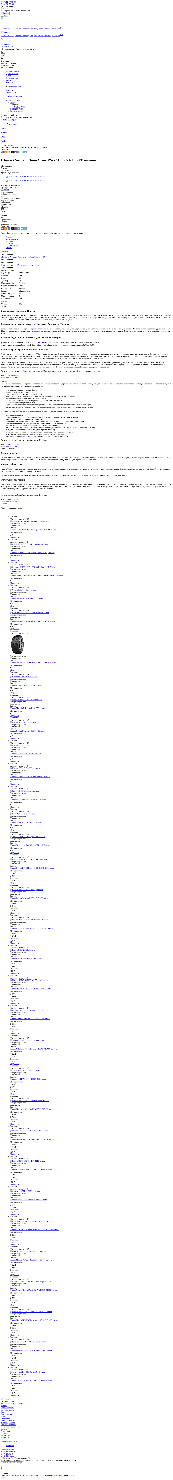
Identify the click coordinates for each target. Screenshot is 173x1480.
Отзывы (4, 1433)
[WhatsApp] (18, 152)
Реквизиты (5, 1435)
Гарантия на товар (8, 1425)
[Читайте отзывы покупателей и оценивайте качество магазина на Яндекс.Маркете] (13, 25)
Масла (3, 1416)
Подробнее (14, 537)
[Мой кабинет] (2, 40)
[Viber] (15, 152)
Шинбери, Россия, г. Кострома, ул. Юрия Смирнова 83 (23, 257)
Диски (3, 1412)
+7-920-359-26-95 (40, 342)
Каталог (4, 1406)
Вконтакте (12, 124)
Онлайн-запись (7, 46)
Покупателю (6, 1418)
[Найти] (2, 1465)
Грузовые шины (7, 1410)
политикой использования (51, 1475)
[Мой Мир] (9, 152)
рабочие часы (37, 329)
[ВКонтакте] (2, 152)
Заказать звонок (7, 68)
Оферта (4, 1429)
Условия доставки (8, 1423)
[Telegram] (25, 152)
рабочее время (81, 315)
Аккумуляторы (7, 1414)
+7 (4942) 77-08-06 (8, 2)
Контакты (5, 1437)
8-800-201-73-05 (7, 4)
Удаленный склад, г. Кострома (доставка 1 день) (20, 265)
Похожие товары (7, 1401)
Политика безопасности (10, 1427)
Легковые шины (7, 1408)
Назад (12, 103)
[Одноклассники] (5, 152)
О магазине (5, 1431)
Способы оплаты (8, 1420)
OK (3, 1478)
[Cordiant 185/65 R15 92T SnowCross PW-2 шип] (25, 177)
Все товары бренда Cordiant (12, 1404)
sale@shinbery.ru (9, 120)
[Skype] (22, 152)
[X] (12, 152)
